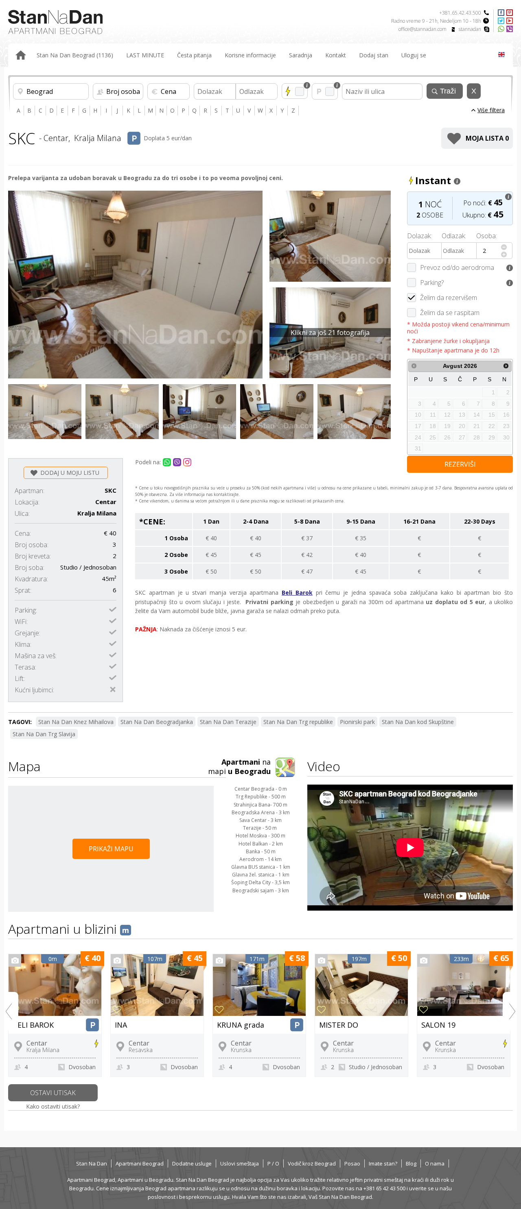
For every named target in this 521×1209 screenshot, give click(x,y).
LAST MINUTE (145, 55)
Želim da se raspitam (449, 312)
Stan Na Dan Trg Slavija (44, 734)
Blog (411, 1163)
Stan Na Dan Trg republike (298, 722)
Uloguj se (413, 55)
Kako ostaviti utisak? (53, 1106)
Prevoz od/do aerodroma (457, 267)
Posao (352, 1163)
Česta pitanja (194, 55)
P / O (273, 1163)
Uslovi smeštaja (239, 1163)
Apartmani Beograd (140, 1163)
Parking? (432, 282)
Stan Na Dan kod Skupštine (418, 722)
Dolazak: (419, 235)
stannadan (470, 29)
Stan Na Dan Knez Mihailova (76, 722)
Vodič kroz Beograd (312, 1163)
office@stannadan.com (422, 29)
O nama (434, 1163)
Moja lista (487, 138)
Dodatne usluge (192, 1163)
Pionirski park (357, 722)
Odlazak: (454, 235)
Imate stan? (383, 1163)
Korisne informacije (250, 55)
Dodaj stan (373, 55)
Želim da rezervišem (448, 297)
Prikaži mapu (111, 848)
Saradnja (300, 55)
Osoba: (486, 235)
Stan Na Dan (91, 1163)
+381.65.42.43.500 (460, 12)
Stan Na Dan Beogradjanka (156, 722)
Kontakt (335, 55)
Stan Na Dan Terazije (228, 722)
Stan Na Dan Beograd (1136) (75, 55)
